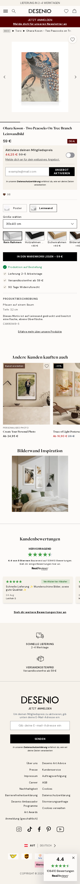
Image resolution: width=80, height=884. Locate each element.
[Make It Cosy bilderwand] (40, 484)
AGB (44, 782)
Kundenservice (51, 769)
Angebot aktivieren (62, 171)
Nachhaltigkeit (29, 788)
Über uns (32, 763)
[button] (60, 867)
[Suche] (14, 11)
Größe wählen (12, 216)
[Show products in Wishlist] (66, 11)
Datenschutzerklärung (29, 181)
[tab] (10, 120)
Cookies (47, 788)
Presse (33, 769)
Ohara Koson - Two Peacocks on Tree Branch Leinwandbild (48, 30)
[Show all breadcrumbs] (7, 31)
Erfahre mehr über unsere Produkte (40, 331)
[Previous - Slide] (4, 77)
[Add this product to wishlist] (72, 39)
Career (33, 782)
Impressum (31, 776)
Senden (40, 739)
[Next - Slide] (76, 77)
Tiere (18, 30)
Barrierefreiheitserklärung (21, 795)
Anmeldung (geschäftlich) (21, 818)
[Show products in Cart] (74, 11)
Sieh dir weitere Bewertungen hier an (40, 612)
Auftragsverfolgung (54, 776)
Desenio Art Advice (54, 763)
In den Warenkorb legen (40, 256)
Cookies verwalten (53, 808)
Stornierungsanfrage (55, 801)
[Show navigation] (5, 11)
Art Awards (31, 812)
